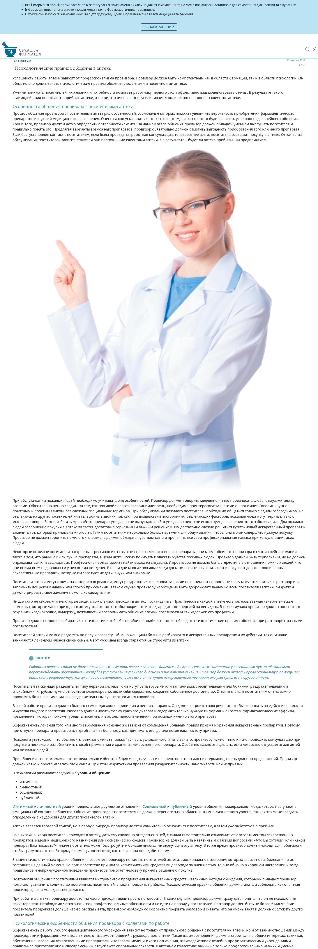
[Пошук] (307, 47)
